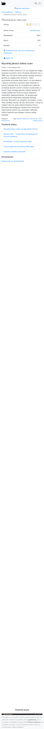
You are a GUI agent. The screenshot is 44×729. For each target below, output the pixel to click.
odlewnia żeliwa (37, 120)
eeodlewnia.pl (35, 30)
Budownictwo (6, 120)
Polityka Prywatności (33, 722)
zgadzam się (32, 719)
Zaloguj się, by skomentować (13, 161)
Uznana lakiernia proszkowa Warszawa (19, 146)
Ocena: (6, 24)
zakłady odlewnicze (23, 118)
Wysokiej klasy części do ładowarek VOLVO (20, 129)
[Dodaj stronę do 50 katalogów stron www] (22, 8)
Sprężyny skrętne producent (15, 152)
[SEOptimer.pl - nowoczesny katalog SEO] (4, 3)
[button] (36, 3)
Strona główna (7, 12)
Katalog (18, 12)
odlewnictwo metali (36, 118)
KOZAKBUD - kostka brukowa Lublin (18, 141)
